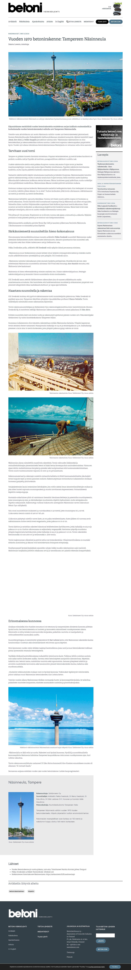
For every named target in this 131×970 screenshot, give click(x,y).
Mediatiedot (89, 22)
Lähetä (101, 941)
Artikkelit (12, 21)
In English (59, 21)
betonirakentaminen (16, 891)
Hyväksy (115, 967)
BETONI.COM (116, 22)
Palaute (69, 957)
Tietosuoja (71, 952)
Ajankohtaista (38, 21)
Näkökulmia (24, 21)
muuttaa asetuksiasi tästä (96, 967)
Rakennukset (13, 34)
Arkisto (50, 21)
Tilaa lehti (102, 22)
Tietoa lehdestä (74, 22)
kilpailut (31, 891)
